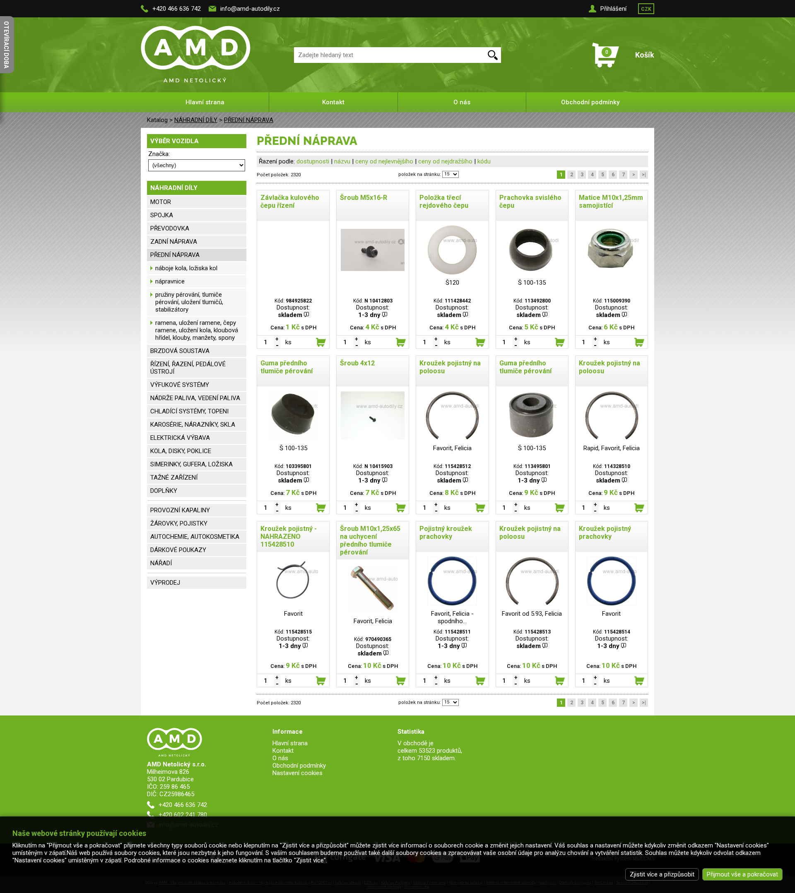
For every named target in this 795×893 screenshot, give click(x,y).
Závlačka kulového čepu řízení (289, 201)
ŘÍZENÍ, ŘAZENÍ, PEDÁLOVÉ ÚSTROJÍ (188, 367)
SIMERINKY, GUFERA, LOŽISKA (191, 464)
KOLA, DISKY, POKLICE (180, 451)
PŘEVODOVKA (169, 228)
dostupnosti (312, 161)
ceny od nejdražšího (445, 161)
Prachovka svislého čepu (530, 201)
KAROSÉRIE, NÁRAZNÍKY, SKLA (192, 424)
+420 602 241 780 (183, 815)
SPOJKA (161, 215)
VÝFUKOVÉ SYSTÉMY (179, 385)
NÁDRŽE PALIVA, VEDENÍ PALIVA (195, 398)
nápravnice (170, 281)
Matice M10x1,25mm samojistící (611, 201)
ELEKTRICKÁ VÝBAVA (180, 438)
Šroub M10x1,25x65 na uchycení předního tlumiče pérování (370, 540)
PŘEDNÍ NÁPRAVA (248, 120)
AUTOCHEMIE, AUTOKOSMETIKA (194, 536)
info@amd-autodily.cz (250, 8)
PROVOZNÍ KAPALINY (180, 510)
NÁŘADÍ (161, 563)
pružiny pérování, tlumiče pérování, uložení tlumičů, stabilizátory (189, 302)
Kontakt (333, 102)
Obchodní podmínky (590, 102)
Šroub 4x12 (357, 363)
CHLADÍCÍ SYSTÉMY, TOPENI (189, 411)
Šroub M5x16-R (363, 198)
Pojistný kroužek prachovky (445, 532)
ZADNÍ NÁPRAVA (173, 241)
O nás (461, 102)
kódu (484, 161)
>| (644, 175)
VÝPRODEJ (165, 582)
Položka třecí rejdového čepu (443, 201)
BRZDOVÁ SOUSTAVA (180, 351)
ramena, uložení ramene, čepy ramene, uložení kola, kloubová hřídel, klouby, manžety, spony (196, 330)
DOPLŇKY (163, 491)
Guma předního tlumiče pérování (286, 367)
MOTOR (160, 202)
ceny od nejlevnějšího (384, 161)
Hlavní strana (205, 102)
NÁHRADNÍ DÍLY (195, 120)
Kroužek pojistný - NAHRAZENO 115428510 (288, 536)
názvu (342, 161)
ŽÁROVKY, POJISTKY (178, 523)
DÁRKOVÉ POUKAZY (178, 550)
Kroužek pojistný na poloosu (450, 367)
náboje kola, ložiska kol (186, 268)
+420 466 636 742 (176, 8)
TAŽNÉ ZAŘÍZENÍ (174, 477)
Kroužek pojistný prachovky (605, 532)
